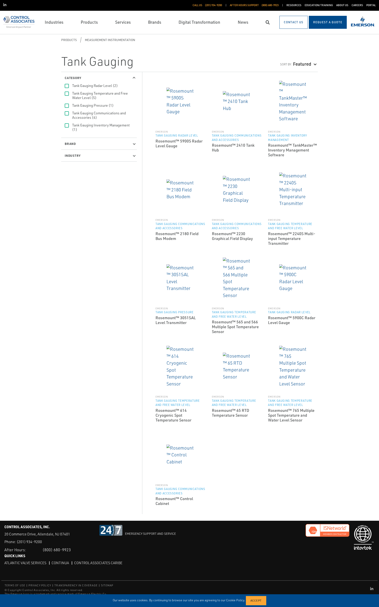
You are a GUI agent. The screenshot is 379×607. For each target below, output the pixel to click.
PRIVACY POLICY (40, 585)
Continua (60, 563)
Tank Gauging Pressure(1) (93, 105)
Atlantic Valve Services (25, 563)
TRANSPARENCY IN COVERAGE (76, 585)
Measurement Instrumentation (110, 40)
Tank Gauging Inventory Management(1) (101, 127)
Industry (72, 155)
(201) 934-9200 (29, 541)
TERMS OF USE (15, 585)
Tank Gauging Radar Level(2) (95, 85)
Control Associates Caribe (98, 563)
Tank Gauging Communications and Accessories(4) (99, 115)
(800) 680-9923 (57, 549)
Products (69, 40)
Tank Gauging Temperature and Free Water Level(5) (100, 95)
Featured (302, 64)
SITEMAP (107, 585)
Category (73, 78)
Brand (70, 144)
